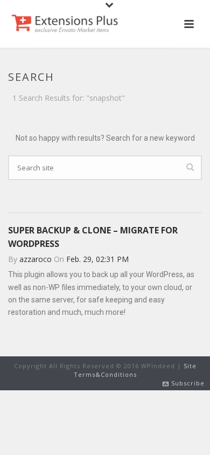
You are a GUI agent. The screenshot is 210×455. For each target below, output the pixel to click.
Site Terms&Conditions (135, 370)
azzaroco (35, 259)
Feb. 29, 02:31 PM (97, 259)
